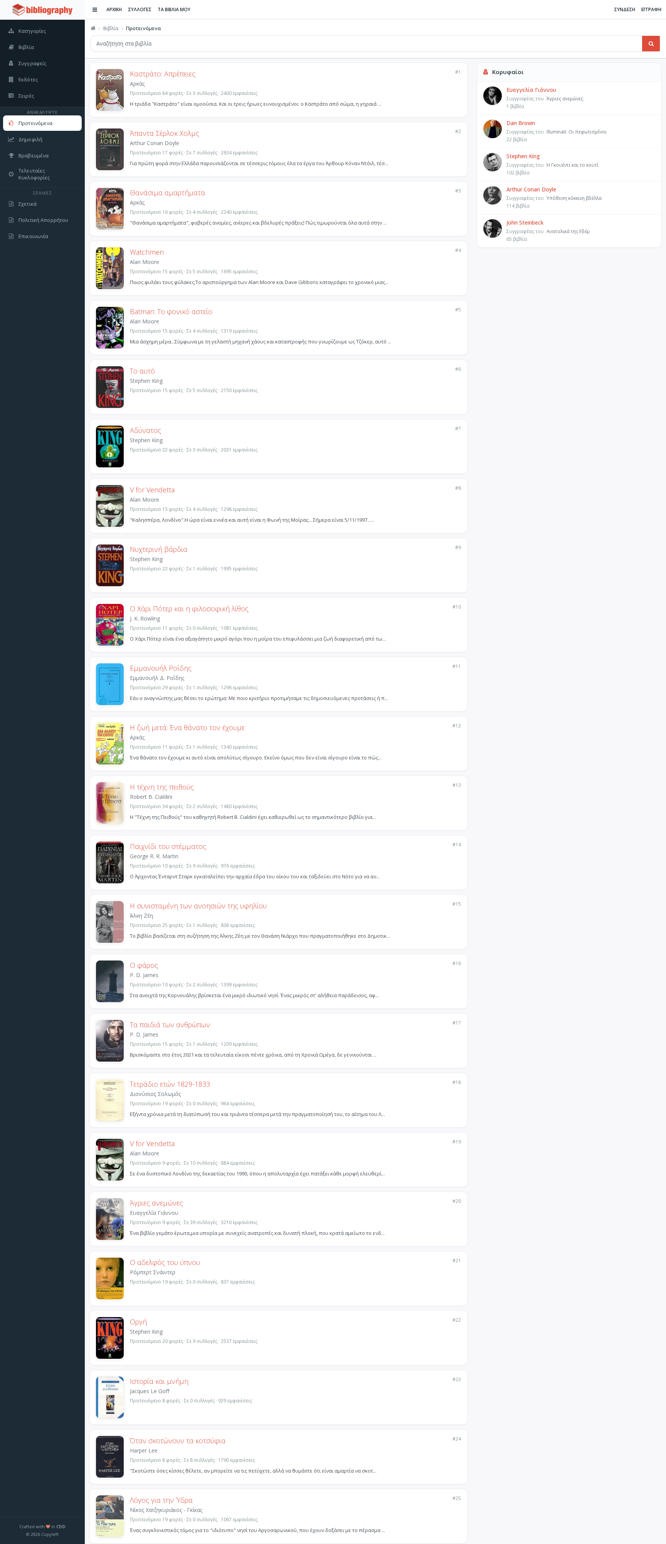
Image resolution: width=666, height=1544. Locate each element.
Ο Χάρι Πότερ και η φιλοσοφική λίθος (189, 608)
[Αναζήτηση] (651, 43)
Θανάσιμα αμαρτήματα (167, 192)
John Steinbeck (524, 222)
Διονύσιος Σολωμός (155, 1094)
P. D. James (144, 975)
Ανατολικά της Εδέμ (568, 231)
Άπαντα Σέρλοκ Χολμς (164, 133)
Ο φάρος (144, 965)
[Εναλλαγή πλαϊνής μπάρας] (94, 9)
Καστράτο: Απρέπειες (162, 73)
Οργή (138, 1321)
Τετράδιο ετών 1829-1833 (170, 1084)
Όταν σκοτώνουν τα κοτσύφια (177, 1440)
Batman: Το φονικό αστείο (171, 311)
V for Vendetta (152, 489)
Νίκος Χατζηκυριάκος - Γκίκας (166, 1510)
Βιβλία (110, 28)
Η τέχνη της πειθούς (162, 786)
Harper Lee (144, 1450)
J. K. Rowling (145, 618)
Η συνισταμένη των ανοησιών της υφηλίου (198, 905)
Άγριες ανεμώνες (156, 1202)
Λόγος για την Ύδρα (161, 1500)
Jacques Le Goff (149, 1391)
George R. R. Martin (154, 856)
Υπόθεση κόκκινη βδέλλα (574, 198)
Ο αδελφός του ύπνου (165, 1262)
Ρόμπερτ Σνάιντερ (152, 1272)
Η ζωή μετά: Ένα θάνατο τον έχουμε (187, 727)
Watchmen (147, 252)
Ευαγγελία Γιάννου (154, 1212)
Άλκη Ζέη (141, 915)
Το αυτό (142, 370)
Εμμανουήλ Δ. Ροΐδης (157, 678)
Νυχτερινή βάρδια (158, 549)
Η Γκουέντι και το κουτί (573, 165)
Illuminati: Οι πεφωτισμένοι (577, 132)
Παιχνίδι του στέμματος (168, 846)
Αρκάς (137, 83)
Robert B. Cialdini (151, 796)
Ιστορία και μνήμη (159, 1381)
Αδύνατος (145, 430)
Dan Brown (520, 123)
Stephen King (146, 380)
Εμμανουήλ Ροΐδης (161, 668)
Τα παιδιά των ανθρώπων (170, 1024)
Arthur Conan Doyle (154, 143)
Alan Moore (144, 262)
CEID (61, 1526)
